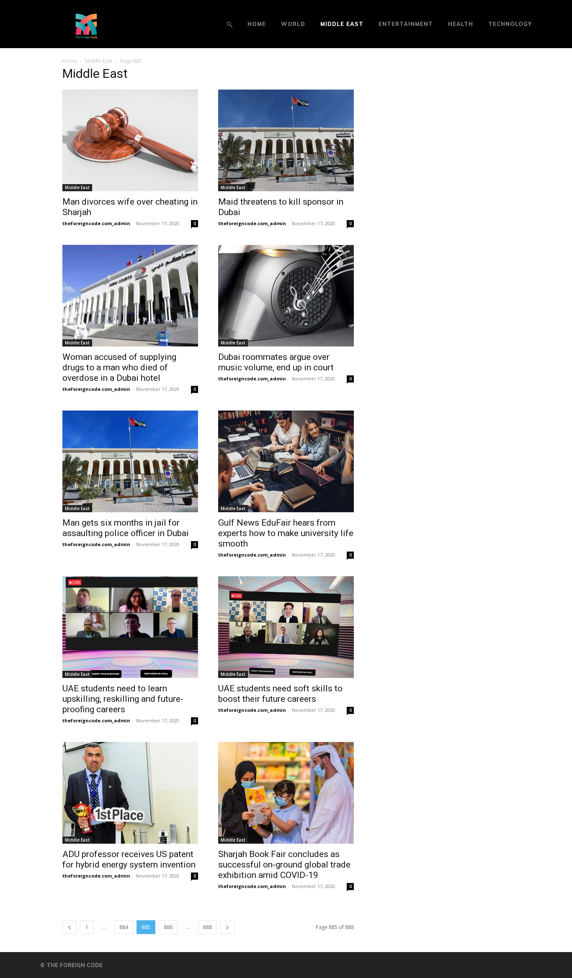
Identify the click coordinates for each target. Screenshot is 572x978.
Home (69, 60)
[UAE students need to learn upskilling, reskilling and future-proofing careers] (130, 627)
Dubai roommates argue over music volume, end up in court (276, 362)
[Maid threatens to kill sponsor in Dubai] (286, 140)
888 (207, 927)
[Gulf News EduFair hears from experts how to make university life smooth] (286, 461)
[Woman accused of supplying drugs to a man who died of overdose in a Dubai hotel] (130, 296)
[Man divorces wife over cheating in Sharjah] (130, 140)
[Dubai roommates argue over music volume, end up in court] (286, 296)
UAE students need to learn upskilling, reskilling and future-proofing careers (122, 698)
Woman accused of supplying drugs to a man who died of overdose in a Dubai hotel (119, 367)
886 (168, 927)
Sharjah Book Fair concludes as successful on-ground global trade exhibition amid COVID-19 (284, 864)
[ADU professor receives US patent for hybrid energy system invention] (130, 793)
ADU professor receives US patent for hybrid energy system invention (129, 859)
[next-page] (227, 927)
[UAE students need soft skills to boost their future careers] (286, 627)
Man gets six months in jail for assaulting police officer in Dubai (125, 528)
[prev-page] (69, 927)
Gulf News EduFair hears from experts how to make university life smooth (285, 533)
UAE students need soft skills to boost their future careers (280, 693)
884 (123, 927)
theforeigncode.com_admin (96, 223)
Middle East (98, 60)
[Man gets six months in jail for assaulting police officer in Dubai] (130, 461)
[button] (229, 24)
